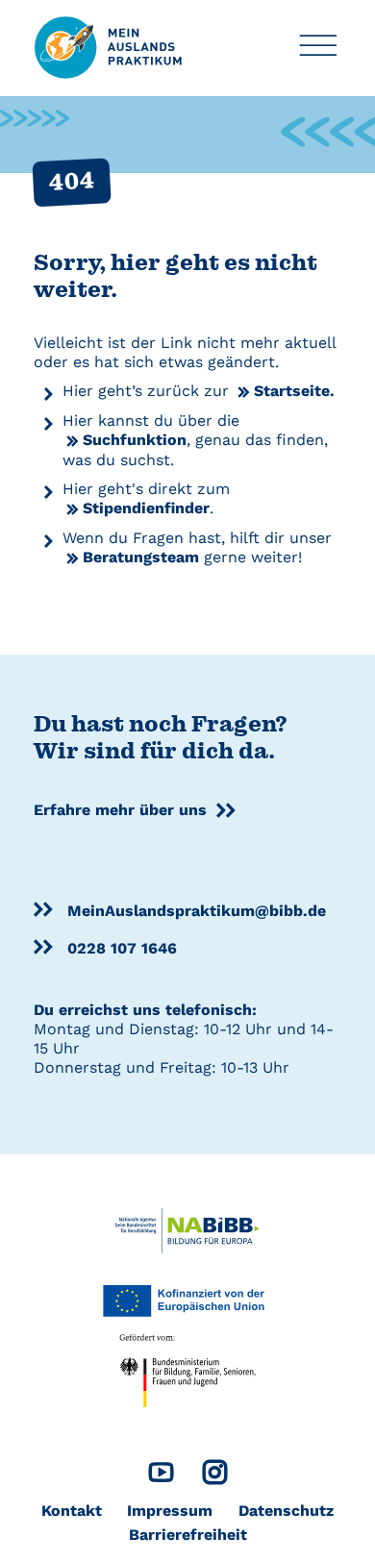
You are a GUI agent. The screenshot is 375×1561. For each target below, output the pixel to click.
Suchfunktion (135, 440)
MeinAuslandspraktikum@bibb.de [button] (196, 911)
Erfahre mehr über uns (120, 810)
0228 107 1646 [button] (122, 948)
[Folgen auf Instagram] (215, 1477)
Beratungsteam (141, 557)
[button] (317, 48)
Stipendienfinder (146, 508)
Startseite (292, 391)
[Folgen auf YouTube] (161, 1477)
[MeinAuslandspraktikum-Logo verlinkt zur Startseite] (109, 46)
